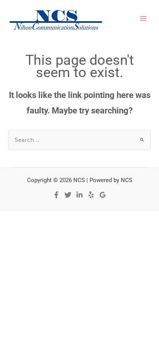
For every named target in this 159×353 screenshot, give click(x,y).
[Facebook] (56, 194)
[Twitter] (67, 194)
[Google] (102, 194)
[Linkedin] (79, 194)
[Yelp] (91, 194)
